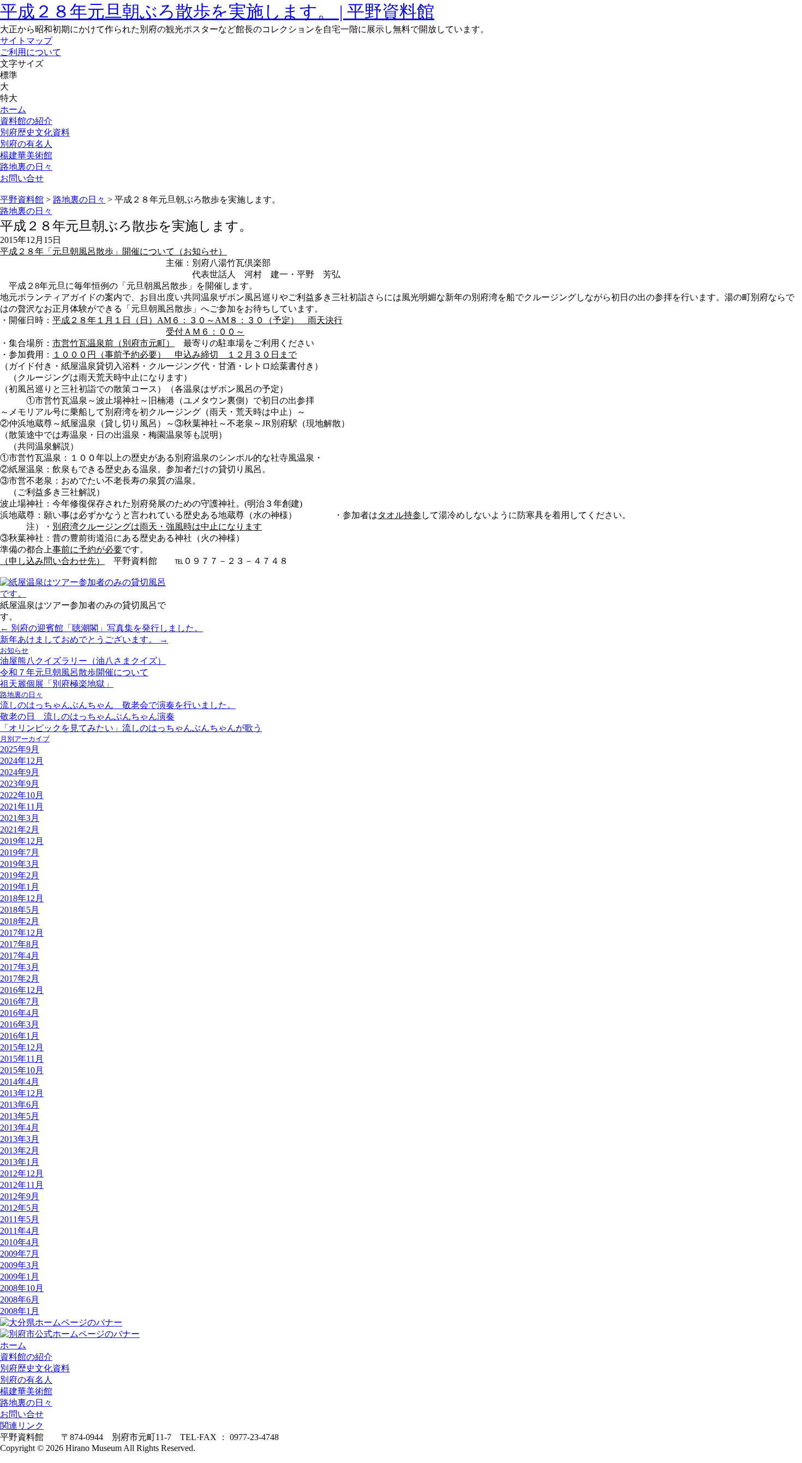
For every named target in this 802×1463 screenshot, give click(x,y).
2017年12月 (22, 932)
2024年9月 (19, 772)
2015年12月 (22, 1047)
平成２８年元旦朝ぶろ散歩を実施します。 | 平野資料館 (217, 11)
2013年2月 (19, 1150)
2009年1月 (19, 1276)
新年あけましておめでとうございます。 (84, 639)
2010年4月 (19, 1242)
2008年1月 (19, 1311)
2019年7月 (19, 852)
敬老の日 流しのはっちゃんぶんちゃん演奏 (87, 716)
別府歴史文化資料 (35, 132)
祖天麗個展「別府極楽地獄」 (56, 683)
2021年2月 (19, 829)
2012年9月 (19, 1196)
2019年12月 (22, 841)
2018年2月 (19, 921)
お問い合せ (22, 178)
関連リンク (22, 1425)
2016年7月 (19, 1001)
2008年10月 (22, 1288)
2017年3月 (19, 967)
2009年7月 (19, 1253)
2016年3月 (19, 1024)
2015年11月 (22, 1058)
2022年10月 (22, 795)
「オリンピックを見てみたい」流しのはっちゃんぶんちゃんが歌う (131, 728)
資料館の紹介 (26, 121)
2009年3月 (19, 1265)
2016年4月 (19, 1013)
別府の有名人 (26, 143)
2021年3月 (19, 818)
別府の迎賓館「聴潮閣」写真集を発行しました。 (101, 628)
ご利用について (30, 52)
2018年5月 (19, 909)
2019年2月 (19, 875)
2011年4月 (19, 1230)
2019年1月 (19, 886)
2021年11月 (22, 806)
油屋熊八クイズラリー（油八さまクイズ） (83, 660)
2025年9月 (19, 749)
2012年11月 (22, 1185)
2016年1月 (19, 1035)
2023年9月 (19, 783)
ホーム (13, 109)
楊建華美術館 (26, 155)
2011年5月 (19, 1219)
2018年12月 (22, 898)
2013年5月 (19, 1116)
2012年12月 (22, 1173)
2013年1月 (19, 1162)
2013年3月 (19, 1139)
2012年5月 (19, 1207)
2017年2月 (19, 978)
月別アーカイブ (25, 739)
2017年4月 (19, 955)
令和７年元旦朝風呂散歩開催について (74, 672)
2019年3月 (19, 864)
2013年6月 (19, 1104)
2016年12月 (22, 990)
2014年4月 (19, 1081)
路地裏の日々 (26, 166)
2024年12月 (22, 760)
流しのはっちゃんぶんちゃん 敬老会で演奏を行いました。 (118, 705)
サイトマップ (26, 40)
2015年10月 (22, 1070)
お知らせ (14, 650)
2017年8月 (19, 944)
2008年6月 (19, 1299)
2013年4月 (19, 1127)
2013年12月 (22, 1093)
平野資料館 (22, 199)
